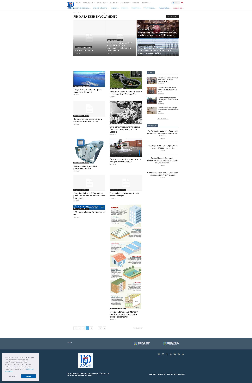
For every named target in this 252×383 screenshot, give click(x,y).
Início (74, 13)
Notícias (80, 13)
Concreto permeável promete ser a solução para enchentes (125, 160)
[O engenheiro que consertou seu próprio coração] (126, 183)
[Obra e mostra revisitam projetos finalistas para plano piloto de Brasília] (126, 112)
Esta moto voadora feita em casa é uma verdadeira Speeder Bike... (126, 93)
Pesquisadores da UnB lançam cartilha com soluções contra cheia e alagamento (124, 314)
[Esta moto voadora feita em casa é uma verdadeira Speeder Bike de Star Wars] (126, 80)
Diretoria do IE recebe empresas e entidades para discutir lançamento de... (168, 80)
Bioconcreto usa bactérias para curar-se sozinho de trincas (87, 120)
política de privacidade (176, 374)
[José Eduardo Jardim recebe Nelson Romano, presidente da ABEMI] (152, 90)
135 (100, 328)
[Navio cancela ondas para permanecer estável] (89, 150)
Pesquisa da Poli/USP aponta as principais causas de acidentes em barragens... (89, 195)
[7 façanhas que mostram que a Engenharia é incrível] (89, 79)
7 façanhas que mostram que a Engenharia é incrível (87, 90)
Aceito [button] (28, 376)
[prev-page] (75, 328)
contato (152, 374)
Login (177, 2)
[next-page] (104, 328)
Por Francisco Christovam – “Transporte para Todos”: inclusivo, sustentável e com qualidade (162, 133)
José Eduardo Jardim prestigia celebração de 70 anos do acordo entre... (168, 109)
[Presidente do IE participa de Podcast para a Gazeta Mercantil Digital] (152, 100)
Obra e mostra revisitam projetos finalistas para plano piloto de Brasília (125, 129)
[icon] (159, 354)
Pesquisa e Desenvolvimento (93, 13)
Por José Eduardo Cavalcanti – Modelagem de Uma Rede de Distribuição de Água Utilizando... (162, 160)
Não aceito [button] (12, 376)
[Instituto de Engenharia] (70, 5)
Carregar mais (162, 118)
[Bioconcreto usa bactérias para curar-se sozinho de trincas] (89, 109)
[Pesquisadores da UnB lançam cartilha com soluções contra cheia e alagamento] (126, 257)
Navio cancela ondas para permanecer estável (85, 167)
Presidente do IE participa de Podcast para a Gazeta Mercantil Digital (168, 99)
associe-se (161, 374)
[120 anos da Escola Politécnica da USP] (89, 207)
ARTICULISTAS (152, 126)
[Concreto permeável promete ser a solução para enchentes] (126, 147)
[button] (13, 371)
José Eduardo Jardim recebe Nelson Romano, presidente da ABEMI (167, 89)
